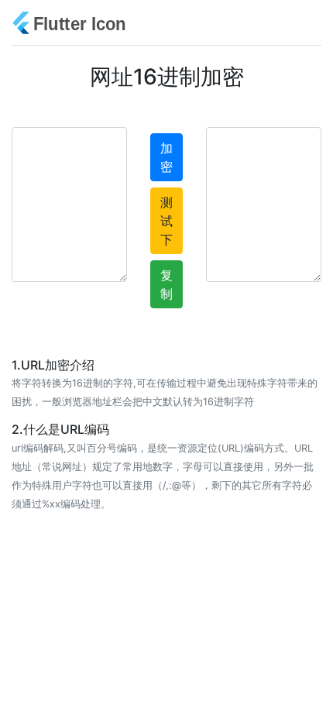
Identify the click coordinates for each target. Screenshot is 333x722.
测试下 (166, 220)
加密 (166, 157)
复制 (166, 284)
